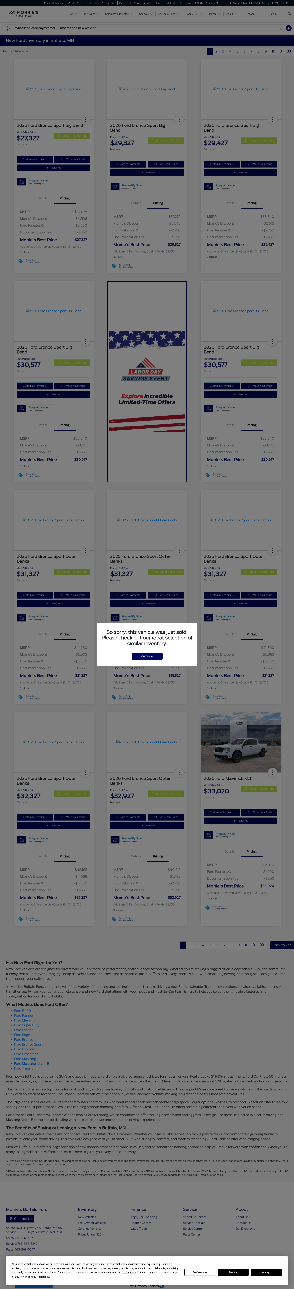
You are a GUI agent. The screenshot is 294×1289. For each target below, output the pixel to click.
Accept (266, 1272)
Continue (147, 656)
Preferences (200, 1272)
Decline (233, 1272)
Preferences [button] (44, 1276)
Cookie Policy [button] (129, 1272)
